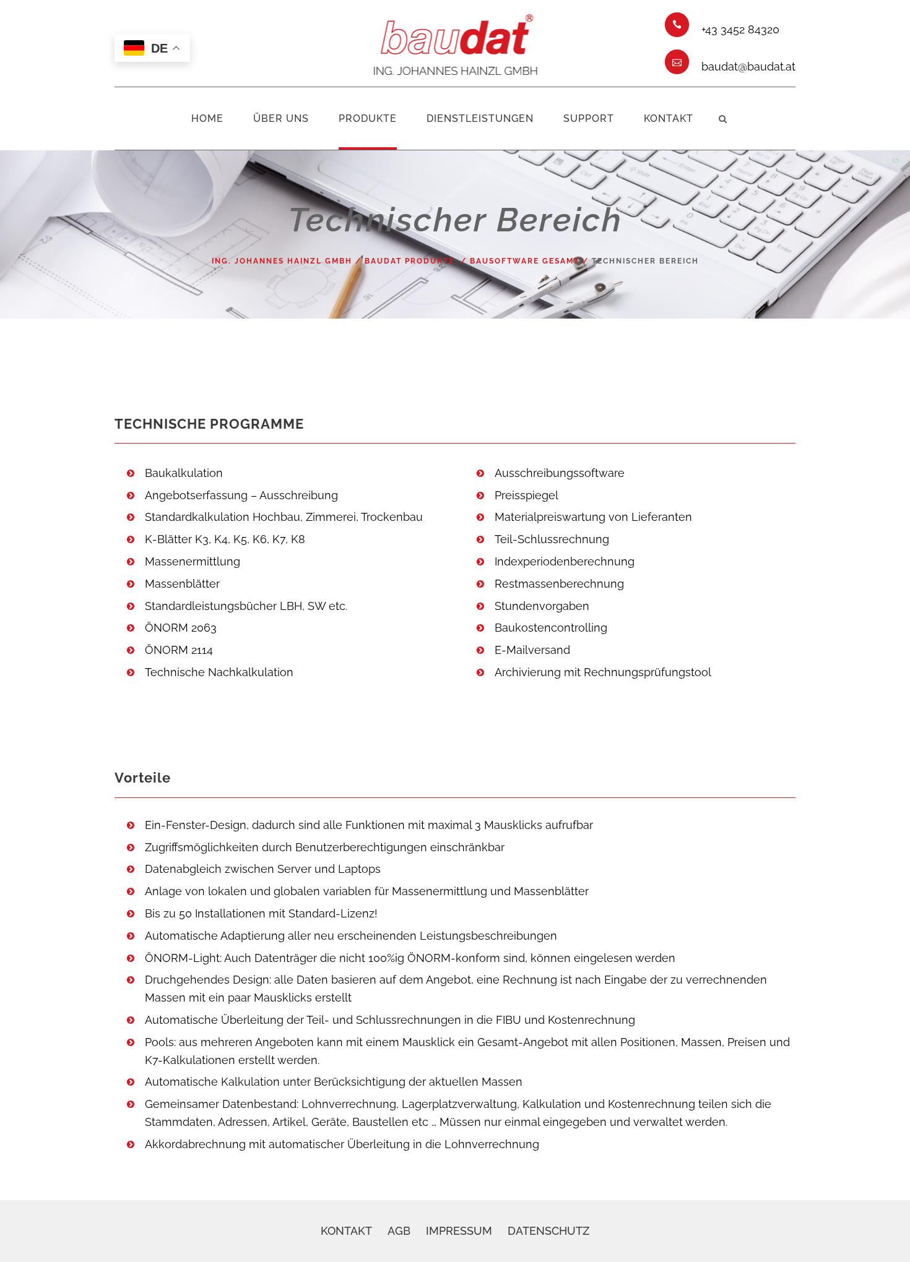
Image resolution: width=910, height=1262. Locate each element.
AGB (399, 1230)
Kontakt (346, 1230)
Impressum (459, 1230)
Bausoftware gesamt (524, 261)
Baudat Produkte (409, 261)
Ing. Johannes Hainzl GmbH (282, 261)
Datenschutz (548, 1230)
